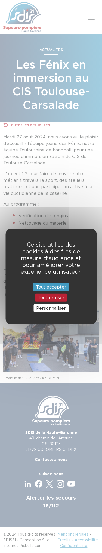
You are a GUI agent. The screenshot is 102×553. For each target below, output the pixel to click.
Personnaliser (51, 308)
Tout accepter (51, 286)
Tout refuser (51, 297)
